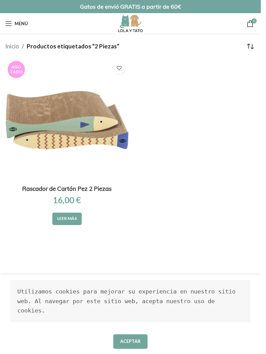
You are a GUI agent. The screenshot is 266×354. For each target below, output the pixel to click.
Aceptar (130, 341)
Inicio (12, 46)
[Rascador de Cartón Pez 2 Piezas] (67, 120)
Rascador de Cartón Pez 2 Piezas (67, 188)
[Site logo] (130, 22)
